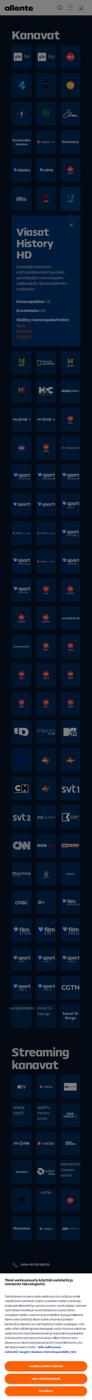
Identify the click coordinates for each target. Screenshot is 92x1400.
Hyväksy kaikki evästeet (46, 1366)
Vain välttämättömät (46, 1378)
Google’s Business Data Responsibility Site (47, 1352)
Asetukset (46, 1391)
